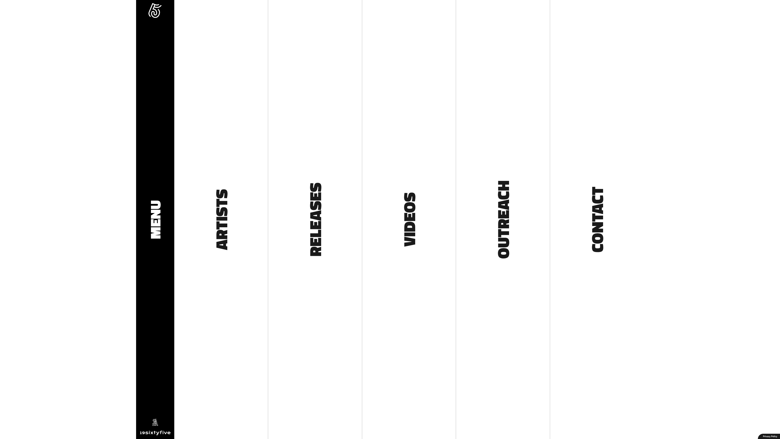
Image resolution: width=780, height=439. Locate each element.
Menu (155, 219)
